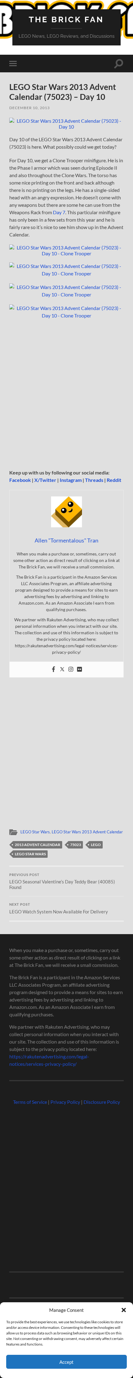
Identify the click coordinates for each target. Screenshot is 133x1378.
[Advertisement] (66, 394)
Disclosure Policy (102, 1102)
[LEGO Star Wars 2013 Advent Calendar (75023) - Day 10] (66, 127)
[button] (124, 1310)
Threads (94, 480)
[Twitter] (62, 669)
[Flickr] (79, 669)
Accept (66, 1362)
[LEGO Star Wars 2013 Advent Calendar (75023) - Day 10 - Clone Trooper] (66, 253)
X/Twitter (45, 480)
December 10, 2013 (29, 107)
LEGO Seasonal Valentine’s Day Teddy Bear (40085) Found (62, 881)
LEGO (96, 844)
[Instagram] (71, 669)
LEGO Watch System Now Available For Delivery (58, 908)
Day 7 (59, 212)
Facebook (20, 480)
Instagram (71, 480)
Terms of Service (30, 1102)
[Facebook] (53, 669)
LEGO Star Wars (35, 831)
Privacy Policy (65, 1102)
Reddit (114, 480)
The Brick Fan (66, 19)
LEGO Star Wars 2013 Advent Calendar (87, 831)
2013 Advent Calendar (37, 844)
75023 (75, 844)
